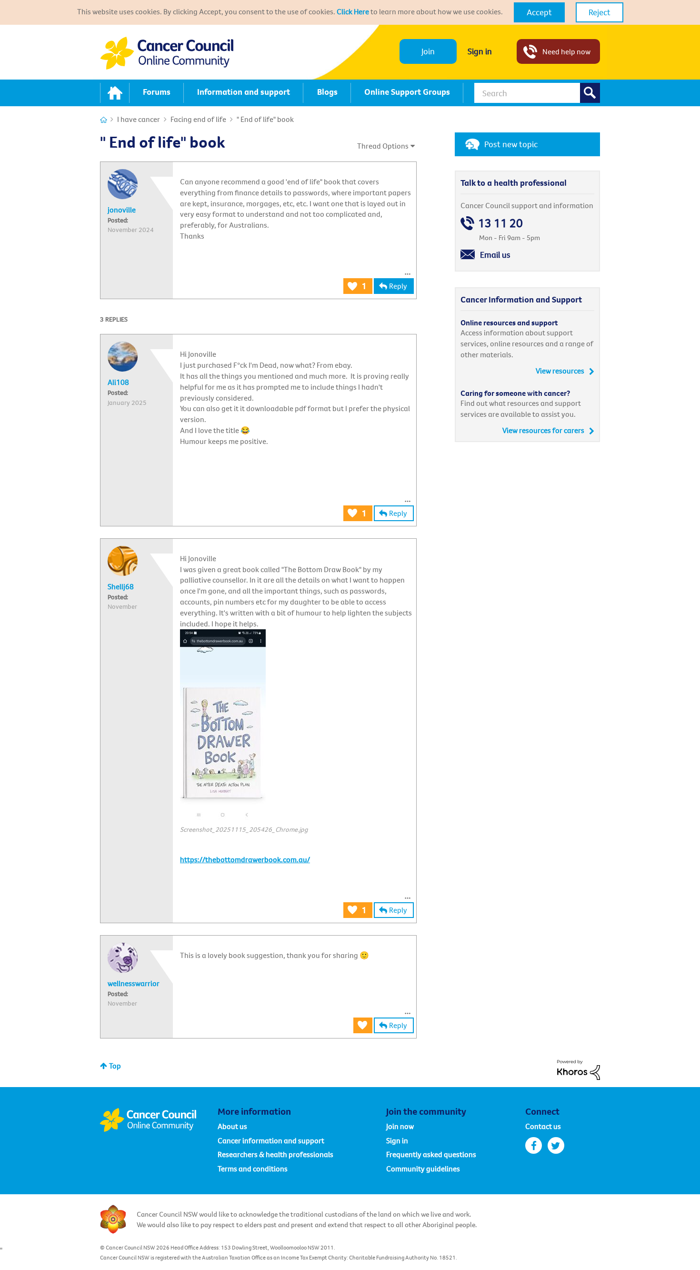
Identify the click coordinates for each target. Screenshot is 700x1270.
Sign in (480, 51)
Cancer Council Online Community (159, 1120)
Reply (398, 286)
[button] (539, 12)
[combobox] (537, 93)
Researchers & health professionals (275, 1154)
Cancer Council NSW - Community (166, 53)
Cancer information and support (271, 1140)
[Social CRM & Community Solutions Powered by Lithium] (578, 1069)
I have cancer (138, 119)
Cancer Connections (103, 119)
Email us (495, 254)
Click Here (353, 11)
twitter (556, 1145)
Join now (400, 1126)
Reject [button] (599, 12)
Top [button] (115, 1065)
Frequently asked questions (431, 1154)
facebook (533, 1145)
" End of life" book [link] (265, 119)
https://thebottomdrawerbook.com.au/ (245, 859)
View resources (560, 370)
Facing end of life (198, 119)
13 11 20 (500, 223)
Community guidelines (423, 1168)
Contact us (543, 1126)
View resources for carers (543, 430)
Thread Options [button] (383, 146)
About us (232, 1126)
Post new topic (511, 144)
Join (428, 51)
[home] (115, 93)
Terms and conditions (253, 1168)
